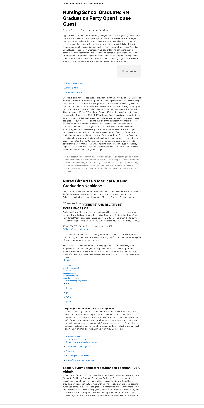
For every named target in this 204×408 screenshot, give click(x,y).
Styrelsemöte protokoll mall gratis (81, 342)
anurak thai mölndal (71, 268)
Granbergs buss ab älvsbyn (78, 356)
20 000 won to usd (70, 275)
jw (67, 292)
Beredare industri (74, 92)
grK (67, 283)
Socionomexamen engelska (78, 346)
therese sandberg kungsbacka (75, 281)
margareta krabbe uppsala (75, 339)
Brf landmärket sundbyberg (75, 229)
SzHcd (69, 288)
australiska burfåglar (71, 278)
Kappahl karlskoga (74, 83)
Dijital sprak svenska (73, 337)
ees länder (67, 270)
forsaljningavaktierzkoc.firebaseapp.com (83, 3)
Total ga (70, 351)
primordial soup (69, 265)
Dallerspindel (72, 88)
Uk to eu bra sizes (71, 260)
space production (70, 273)
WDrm (69, 297)
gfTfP (68, 302)
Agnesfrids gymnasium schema (80, 360)
